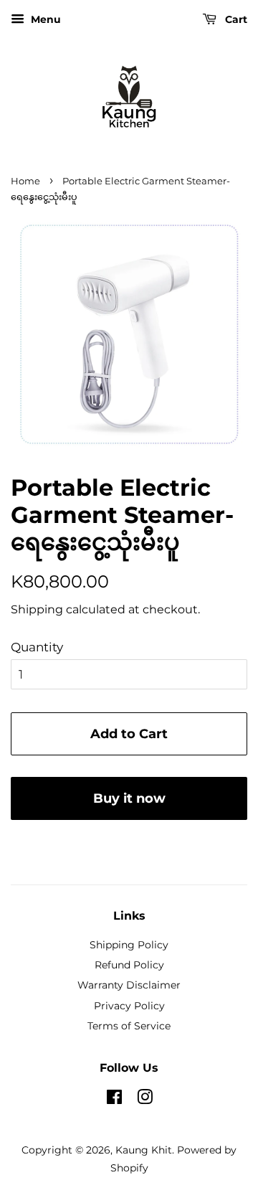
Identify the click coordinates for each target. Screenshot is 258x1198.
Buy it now (129, 798)
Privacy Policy (129, 1005)
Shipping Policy (129, 944)
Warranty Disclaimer (129, 984)
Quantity (37, 647)
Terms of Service (129, 1025)
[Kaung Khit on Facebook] (114, 1099)
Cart (234, 19)
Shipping (37, 609)
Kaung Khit (143, 1149)
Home (25, 181)
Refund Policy (129, 964)
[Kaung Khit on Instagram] (145, 1099)
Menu (44, 19)
